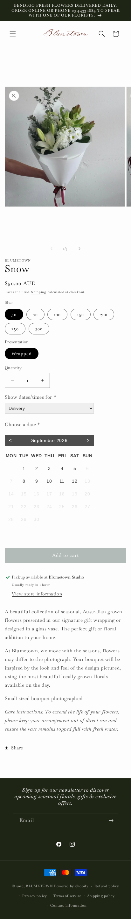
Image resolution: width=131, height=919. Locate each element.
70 (35, 314)
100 (57, 314)
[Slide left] (52, 249)
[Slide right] (79, 249)
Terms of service (67, 896)
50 (14, 314)
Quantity (13, 367)
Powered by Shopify (71, 886)
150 (80, 314)
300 (39, 329)
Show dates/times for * (30, 397)
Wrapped (21, 353)
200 (103, 314)
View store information (37, 594)
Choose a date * (22, 424)
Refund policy (106, 886)
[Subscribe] (111, 820)
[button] (13, 34)
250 (15, 329)
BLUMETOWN (39, 886)
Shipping (38, 292)
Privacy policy (34, 896)
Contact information (68, 905)
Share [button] (17, 748)
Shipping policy (101, 896)
